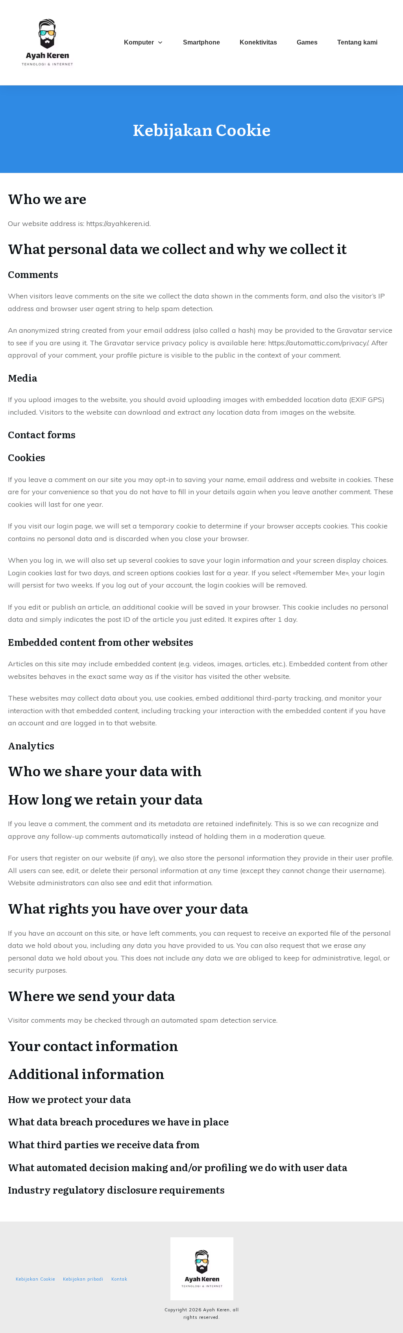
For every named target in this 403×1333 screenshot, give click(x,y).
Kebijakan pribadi (83, 1279)
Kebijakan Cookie (35, 1279)
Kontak (119, 1279)
